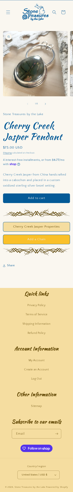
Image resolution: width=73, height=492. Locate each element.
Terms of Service (36, 314)
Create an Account (36, 369)
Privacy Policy (36, 305)
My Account (37, 360)
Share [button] (11, 265)
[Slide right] (45, 103)
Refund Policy (37, 333)
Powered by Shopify (57, 487)
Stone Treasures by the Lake (30, 487)
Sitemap (36, 406)
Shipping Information (37, 323)
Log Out (36, 378)
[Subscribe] (56, 434)
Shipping (7, 153)
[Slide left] (27, 103)
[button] (8, 12)
